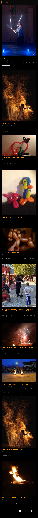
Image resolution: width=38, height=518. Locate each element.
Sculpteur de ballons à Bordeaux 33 (12, 217)
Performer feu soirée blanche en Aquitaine (14, 497)
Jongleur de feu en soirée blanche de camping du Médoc (18, 347)
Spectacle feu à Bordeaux (9, 123)
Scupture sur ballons (15, 159)
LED (13, 60)
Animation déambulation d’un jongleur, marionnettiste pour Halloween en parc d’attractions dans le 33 (17, 310)
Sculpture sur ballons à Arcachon (11, 252)
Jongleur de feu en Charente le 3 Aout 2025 (14, 449)
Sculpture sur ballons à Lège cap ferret (13, 157)
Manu (4, 60)
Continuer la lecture (6, 66)
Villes (15, 125)
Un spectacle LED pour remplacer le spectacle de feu (17, 58)
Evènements (16, 349)
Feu (13, 125)
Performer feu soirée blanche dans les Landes (15, 384)
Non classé (20, 159)
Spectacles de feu (21, 349)
